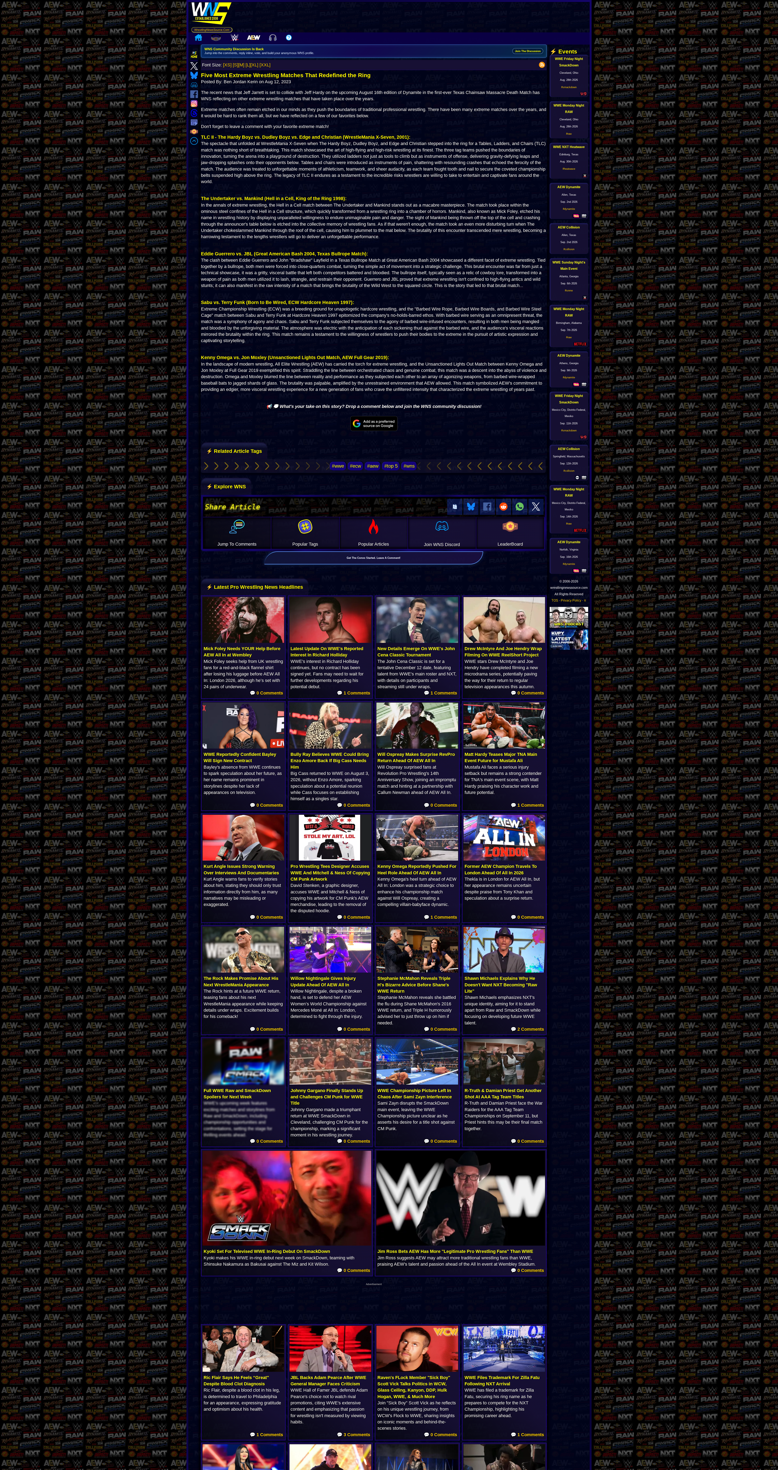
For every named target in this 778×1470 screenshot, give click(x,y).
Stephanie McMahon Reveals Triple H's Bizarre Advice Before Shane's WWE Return (413, 985)
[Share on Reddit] (503, 507)
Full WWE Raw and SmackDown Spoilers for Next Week (237, 1093)
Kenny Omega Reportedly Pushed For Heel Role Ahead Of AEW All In (416, 869)
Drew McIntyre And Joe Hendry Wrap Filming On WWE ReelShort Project (503, 651)
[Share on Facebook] (487, 507)
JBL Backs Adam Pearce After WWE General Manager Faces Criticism (328, 1380)
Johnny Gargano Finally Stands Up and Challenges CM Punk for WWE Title (327, 1097)
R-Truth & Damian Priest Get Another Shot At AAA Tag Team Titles (503, 1093)
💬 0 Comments (266, 693)
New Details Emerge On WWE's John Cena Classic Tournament (416, 651)
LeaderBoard (510, 544)
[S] (235, 64)
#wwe (338, 466)
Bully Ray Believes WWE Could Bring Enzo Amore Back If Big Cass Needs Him (330, 761)
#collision (568, 249)
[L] (248, 64)
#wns (409, 466)
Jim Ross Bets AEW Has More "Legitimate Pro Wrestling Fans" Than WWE (455, 1251)
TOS (554, 600)
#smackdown (569, 87)
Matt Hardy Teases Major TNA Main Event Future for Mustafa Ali (501, 757)
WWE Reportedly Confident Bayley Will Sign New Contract (240, 757)
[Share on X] (536, 507)
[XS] (227, 64)
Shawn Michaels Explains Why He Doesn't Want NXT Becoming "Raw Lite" (501, 985)
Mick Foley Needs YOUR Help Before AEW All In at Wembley (242, 651)
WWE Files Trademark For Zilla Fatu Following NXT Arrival (502, 1380)
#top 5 (391, 466)
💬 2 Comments (527, 1029)
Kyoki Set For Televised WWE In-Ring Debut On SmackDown (267, 1251)
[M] (241, 64)
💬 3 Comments (353, 1434)
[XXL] (265, 64)
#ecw (355, 466)
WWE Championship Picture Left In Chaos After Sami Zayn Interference (414, 1093)
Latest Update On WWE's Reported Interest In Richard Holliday (327, 651)
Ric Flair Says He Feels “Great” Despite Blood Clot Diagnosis (236, 1380)
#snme (569, 290)
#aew (372, 466)
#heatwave (569, 168)
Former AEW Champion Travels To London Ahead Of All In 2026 (501, 869)
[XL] (254, 64)
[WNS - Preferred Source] (374, 423)
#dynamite (569, 208)
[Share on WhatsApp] (519, 507)
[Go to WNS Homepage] (211, 14)
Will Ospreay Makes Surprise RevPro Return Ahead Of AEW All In (416, 757)
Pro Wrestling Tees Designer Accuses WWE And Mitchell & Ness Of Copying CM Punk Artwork (330, 873)
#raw (569, 133)
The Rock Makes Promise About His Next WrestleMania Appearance (241, 981)
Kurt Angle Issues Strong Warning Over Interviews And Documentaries (241, 869)
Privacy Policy (571, 600)
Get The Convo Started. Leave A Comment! (373, 557)
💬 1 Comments (353, 693)
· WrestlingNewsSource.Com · (211, 29)
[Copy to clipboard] (454, 507)
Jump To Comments (236, 544)
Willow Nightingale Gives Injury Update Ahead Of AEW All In (323, 981)
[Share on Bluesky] (471, 507)
